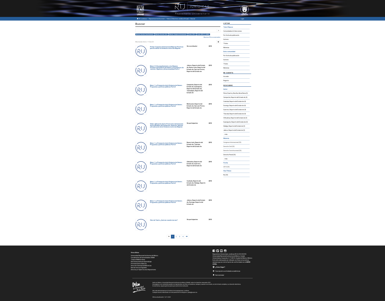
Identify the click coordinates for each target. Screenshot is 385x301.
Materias (226, 47)
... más (225, 134)
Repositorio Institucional (157, 19)
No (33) (225, 175)
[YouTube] (221, 250)
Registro (226, 80)
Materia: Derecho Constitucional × (145, 34)
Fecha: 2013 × (192, 34)
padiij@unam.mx (192, 292)
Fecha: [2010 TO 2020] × (203, 34)
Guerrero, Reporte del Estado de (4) (234, 109)
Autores (226, 39)
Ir (218, 30)
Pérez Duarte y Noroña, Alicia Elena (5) (235, 93)
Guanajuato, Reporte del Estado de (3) (235, 122)
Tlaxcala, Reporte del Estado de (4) (234, 114)
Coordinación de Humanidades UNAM (143, 257)
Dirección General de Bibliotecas (141, 265)
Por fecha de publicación (231, 35)
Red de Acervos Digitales (139, 267)
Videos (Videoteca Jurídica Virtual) (177, 19)
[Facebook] (214, 250)
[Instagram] (225, 250)
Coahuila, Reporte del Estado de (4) (234, 101)
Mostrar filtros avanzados (212, 37)
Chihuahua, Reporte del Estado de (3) (235, 118)
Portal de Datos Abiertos (139, 263)
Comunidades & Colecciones (232, 31)
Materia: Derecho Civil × (161, 34)
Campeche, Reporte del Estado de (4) (235, 97)
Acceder (226, 76)
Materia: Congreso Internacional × (178, 34)
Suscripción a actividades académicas (227, 271)
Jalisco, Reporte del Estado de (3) (234, 130)
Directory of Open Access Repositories (143, 269)
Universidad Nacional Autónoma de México (144, 255)
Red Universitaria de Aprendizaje (141, 261)
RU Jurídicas (143, 19)
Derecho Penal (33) (229, 154)
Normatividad (219, 275)
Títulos (225, 43)
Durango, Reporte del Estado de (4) (234, 105)
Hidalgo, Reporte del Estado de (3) (234, 126)
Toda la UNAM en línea (138, 259)
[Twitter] (217, 250)
